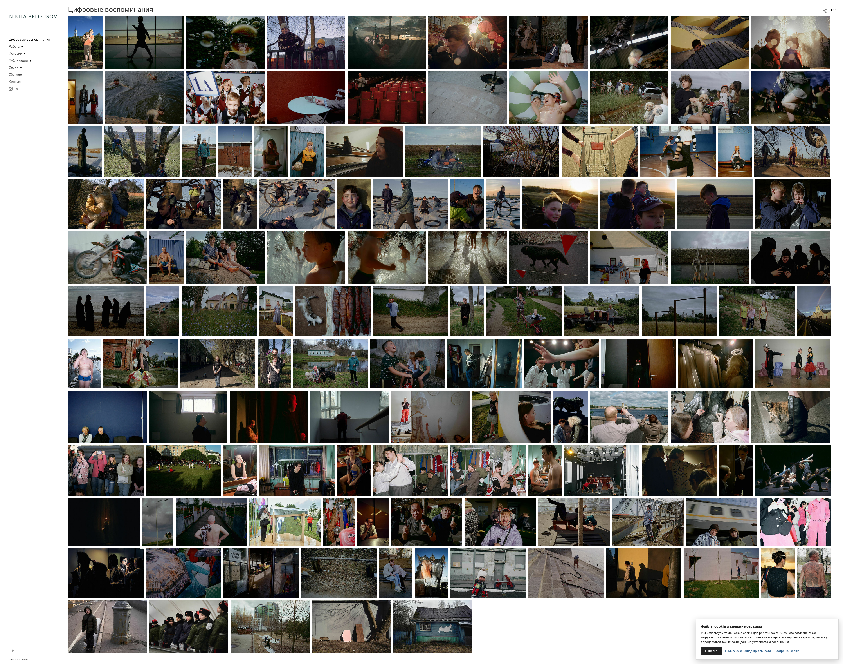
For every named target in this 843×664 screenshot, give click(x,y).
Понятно (711, 651)
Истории (15, 54)
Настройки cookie (786, 651)
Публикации (18, 60)
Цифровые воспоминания (29, 40)
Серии (13, 67)
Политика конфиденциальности (748, 651)
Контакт (15, 81)
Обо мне (15, 74)
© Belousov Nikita (18, 659)
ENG (833, 10)
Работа (14, 47)
